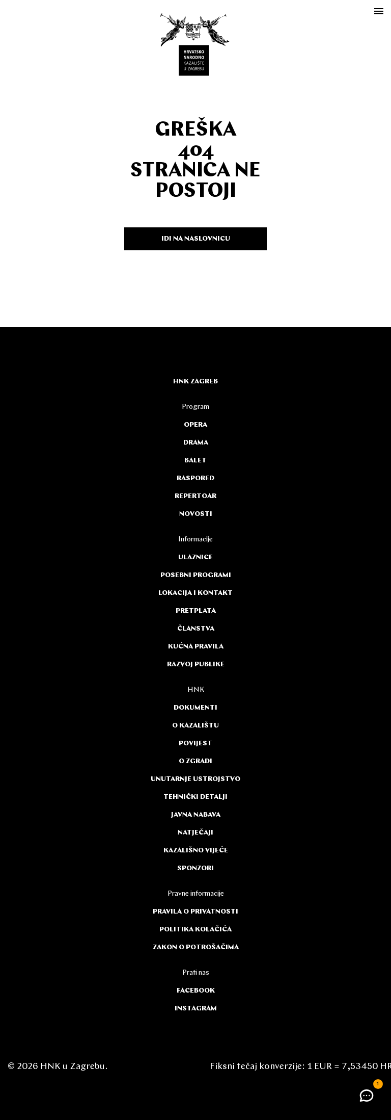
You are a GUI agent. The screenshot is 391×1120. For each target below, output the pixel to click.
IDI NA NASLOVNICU (195, 239)
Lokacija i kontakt (195, 593)
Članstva (195, 629)
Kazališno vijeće (195, 850)
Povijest (195, 743)
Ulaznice (195, 557)
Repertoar (195, 496)
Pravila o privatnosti (195, 912)
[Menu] (378, 11)
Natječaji (195, 833)
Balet (195, 460)
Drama (195, 443)
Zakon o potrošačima (196, 947)
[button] (366, 1095)
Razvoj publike (196, 664)
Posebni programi (195, 575)
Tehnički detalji (195, 797)
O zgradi (195, 761)
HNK (195, 690)
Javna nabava (195, 815)
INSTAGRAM (196, 1008)
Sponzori (195, 868)
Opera (195, 425)
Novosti (195, 514)
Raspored (195, 478)
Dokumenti (195, 708)
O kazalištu (195, 726)
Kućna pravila (196, 646)
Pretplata (196, 611)
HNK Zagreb (195, 381)
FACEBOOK (196, 991)
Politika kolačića (195, 929)
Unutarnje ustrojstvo (195, 779)
